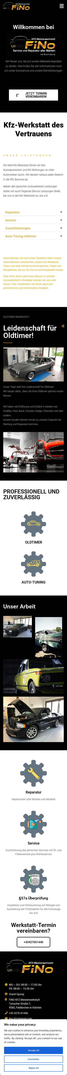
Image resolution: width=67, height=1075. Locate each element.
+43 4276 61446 (18, 1013)
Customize (33, 1059)
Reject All (34, 1068)
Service (10, 220)
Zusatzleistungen (17, 228)
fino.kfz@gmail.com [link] (20, 1018)
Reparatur (12, 212)
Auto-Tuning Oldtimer (20, 236)
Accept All (33, 1050)
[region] (33, 1047)
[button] (61, 6)
